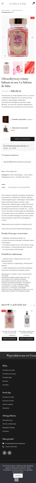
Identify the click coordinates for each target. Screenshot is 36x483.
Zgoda (18, 475)
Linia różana (28, 175)
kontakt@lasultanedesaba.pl (15, 443)
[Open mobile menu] (2, 4)
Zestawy (5, 385)
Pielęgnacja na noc (8, 12)
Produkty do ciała (8, 370)
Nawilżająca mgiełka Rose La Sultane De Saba (26, 332)
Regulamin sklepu (8, 428)
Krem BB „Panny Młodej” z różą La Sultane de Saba (9, 333)
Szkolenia (5, 408)
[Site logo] (18, 3)
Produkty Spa (7, 377)
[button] (4, 37)
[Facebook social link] (4, 453)
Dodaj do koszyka (22, 139)
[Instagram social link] (10, 453)
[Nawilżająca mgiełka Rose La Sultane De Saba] (26, 319)
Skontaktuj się (7, 420)
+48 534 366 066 (11, 447)
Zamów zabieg (7, 404)
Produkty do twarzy (23, 177)
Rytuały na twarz (8, 397)
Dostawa (5, 431)
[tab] (3, 187)
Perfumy (5, 381)
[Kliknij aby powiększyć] (5, 56)
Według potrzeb (17, 10)
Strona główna (6, 10)
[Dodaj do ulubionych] (14, 311)
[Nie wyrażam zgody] (16, 479)
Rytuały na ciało (8, 401)
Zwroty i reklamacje (9, 424)
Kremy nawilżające (16, 175)
